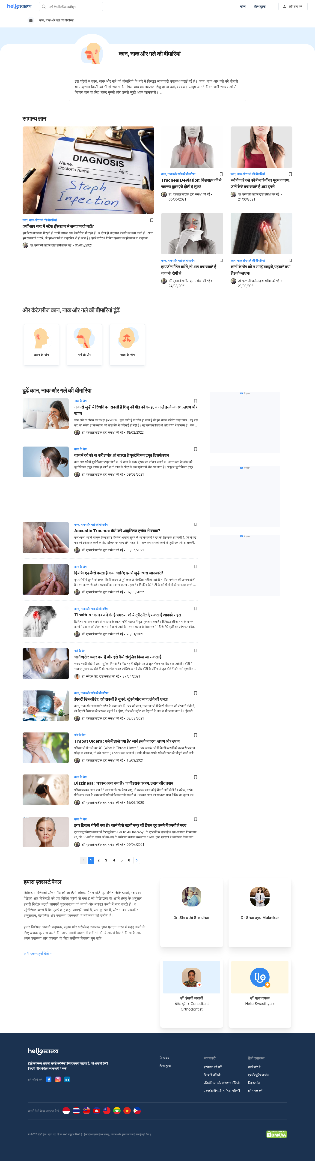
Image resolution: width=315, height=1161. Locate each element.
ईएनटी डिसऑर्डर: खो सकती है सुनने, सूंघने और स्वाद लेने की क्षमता (121, 699)
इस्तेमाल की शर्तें (213, 1067)
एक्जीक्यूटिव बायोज (258, 1075)
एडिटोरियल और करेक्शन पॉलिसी (222, 1083)
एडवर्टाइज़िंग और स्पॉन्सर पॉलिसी (222, 1090)
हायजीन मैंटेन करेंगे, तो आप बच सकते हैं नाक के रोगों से (188, 270)
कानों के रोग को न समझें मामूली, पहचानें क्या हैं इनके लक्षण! (260, 270)
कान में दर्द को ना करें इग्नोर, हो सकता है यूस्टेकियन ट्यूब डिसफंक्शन (121, 455)
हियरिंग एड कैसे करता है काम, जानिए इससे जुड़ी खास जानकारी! (118, 572)
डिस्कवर (164, 1058)
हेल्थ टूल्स (165, 1066)
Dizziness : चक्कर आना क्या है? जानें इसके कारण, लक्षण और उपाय (123, 783)
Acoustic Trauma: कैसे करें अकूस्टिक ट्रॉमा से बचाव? (117, 530)
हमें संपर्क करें (255, 1090)
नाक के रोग (80, 401)
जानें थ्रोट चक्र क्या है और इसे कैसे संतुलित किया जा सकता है (117, 656)
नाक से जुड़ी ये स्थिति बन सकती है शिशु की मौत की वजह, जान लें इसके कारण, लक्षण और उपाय (135, 410)
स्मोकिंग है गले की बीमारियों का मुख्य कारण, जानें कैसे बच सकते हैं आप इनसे (260, 183)
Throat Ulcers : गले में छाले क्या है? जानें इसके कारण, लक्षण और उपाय (127, 741)
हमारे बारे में (254, 1067)
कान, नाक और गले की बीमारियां (56, 20)
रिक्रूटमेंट (254, 1083)
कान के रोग (80, 449)
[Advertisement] (110, 501)
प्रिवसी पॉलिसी (212, 1075)
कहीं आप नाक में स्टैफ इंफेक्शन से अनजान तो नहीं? (58, 226)
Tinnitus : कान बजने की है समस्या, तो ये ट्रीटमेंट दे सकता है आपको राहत (127, 614)
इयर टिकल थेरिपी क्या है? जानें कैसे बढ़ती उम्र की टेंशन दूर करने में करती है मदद (130, 825)
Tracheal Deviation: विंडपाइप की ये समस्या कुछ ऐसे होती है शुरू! (191, 183)
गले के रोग (79, 651)
